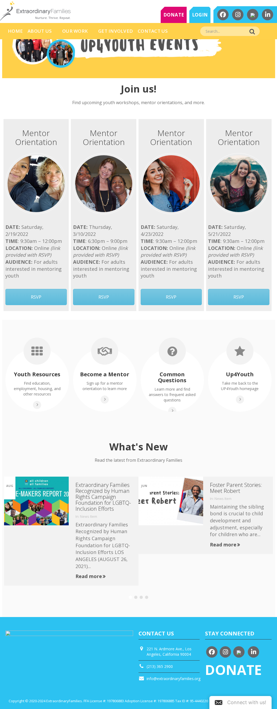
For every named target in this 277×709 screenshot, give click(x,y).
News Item (88, 516)
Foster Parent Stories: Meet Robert (236, 487)
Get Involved (115, 31)
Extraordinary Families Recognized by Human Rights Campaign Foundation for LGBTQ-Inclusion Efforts (103, 496)
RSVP (36, 297)
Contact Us (153, 31)
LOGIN (200, 15)
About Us (40, 31)
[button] (240, 702)
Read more (88, 576)
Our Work (75, 31)
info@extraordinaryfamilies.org (173, 678)
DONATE (173, 15)
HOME (15, 31)
